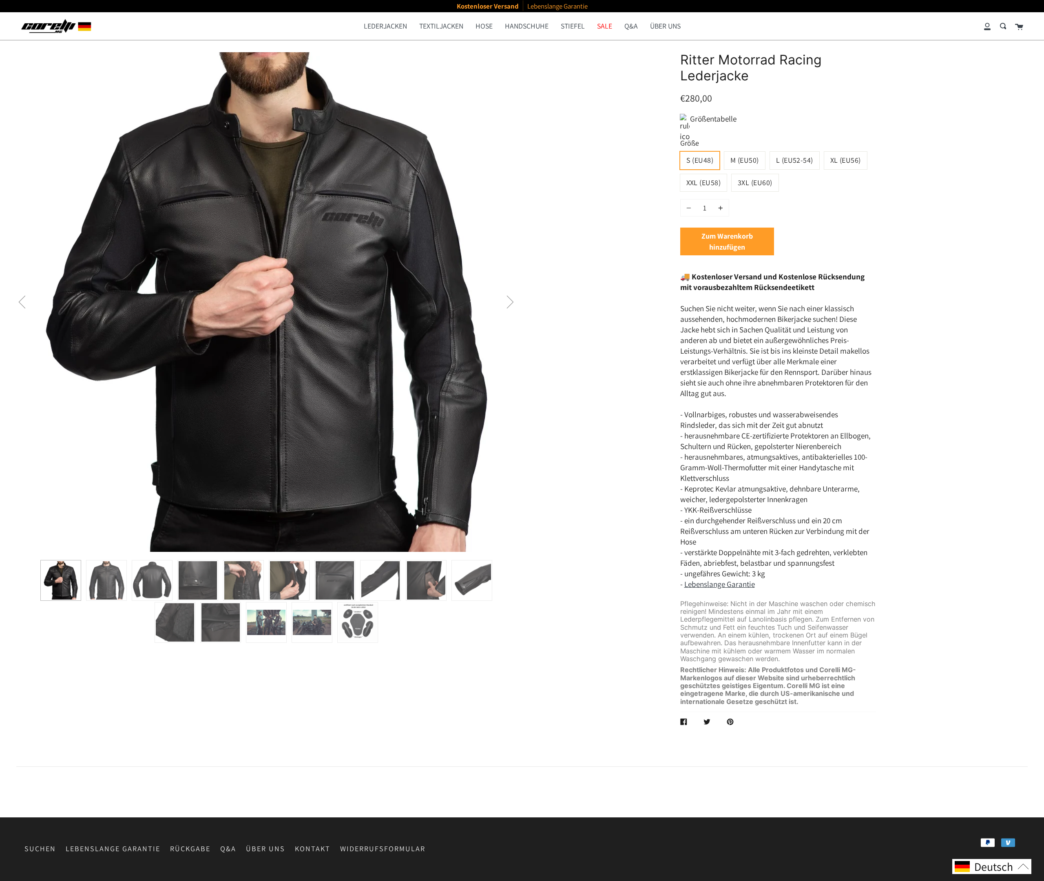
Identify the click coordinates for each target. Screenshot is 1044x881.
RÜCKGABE (190, 848)
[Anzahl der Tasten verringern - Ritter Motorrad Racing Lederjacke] (690, 207)
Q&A (228, 848)
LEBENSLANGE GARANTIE (113, 848)
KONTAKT (312, 848)
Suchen (40, 848)
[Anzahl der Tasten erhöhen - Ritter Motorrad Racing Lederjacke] (719, 207)
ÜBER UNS (265, 848)
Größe (689, 143)
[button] (22, 302)
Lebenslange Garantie (719, 584)
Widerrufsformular (382, 848)
